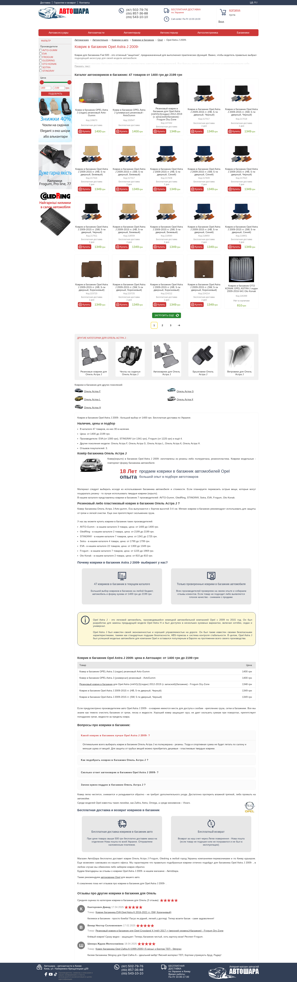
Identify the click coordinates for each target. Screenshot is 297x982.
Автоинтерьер (132, 32)
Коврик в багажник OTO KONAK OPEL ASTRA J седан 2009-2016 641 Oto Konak (241, 288)
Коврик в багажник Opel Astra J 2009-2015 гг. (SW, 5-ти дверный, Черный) (241, 112)
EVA (44, 53)
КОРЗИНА (234, 10)
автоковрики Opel (110, 877)
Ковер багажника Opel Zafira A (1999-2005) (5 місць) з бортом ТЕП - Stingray (139, 948)
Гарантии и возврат (65, 2)
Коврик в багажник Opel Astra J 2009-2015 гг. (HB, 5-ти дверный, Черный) (204, 112)
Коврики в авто (120, 39)
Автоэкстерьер (169, 32)
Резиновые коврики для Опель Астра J (93, 373)
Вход (221, 21)
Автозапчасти (96, 32)
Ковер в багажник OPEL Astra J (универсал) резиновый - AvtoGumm (129, 112)
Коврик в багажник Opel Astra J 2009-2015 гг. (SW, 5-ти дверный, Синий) (204, 172)
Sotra (46, 67)
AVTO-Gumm (49, 50)
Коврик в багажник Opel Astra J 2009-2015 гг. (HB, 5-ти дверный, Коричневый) (91, 287)
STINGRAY (48, 70)
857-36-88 (137, 13)
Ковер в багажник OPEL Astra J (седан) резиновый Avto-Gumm (91, 112)
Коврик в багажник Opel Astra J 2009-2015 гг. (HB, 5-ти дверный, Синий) (166, 172)
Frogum (47, 57)
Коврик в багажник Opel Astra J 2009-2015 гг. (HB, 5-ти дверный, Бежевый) (91, 172)
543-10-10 (137, 17)
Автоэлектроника (207, 32)
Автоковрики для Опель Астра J (166, 373)
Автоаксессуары (58, 32)
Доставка (45, 2)
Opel (160, 39)
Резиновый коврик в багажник (96, 684)
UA (251, 2)
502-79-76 (137, 10)
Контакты (84, 2)
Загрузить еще (164, 315)
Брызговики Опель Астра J (203, 373)
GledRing (48, 60)
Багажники (243, 32)
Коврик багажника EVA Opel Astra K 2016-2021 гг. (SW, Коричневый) (133, 912)
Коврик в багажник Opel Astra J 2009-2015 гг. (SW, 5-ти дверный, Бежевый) (129, 172)
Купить (86, 131)
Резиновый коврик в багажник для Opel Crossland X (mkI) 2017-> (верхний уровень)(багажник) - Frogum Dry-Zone (159, 930)
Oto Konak (49, 64)
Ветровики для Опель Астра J (239, 373)
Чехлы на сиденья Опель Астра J (130, 373)
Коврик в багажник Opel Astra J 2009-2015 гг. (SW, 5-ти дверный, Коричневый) (129, 287)
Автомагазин (82, 39)
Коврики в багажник (143, 39)
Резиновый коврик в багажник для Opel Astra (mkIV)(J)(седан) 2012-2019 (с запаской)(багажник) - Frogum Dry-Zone (166, 114)
